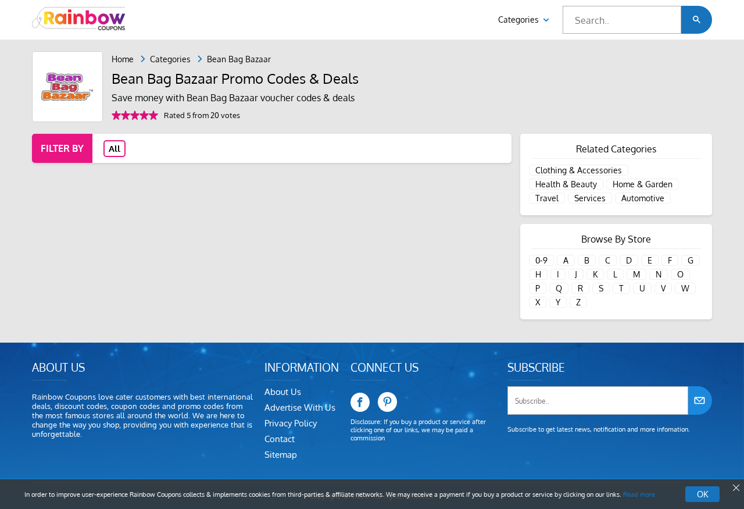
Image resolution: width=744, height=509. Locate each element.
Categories (519, 19)
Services (590, 198)
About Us (282, 391)
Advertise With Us (299, 407)
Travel (547, 198)
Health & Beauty (566, 184)
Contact (279, 438)
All (114, 148)
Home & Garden (643, 184)
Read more (639, 494)
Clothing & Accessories (578, 170)
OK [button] (702, 494)
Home (123, 59)
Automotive (642, 198)
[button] (696, 20)
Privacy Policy (290, 423)
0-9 (541, 260)
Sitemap (280, 454)
